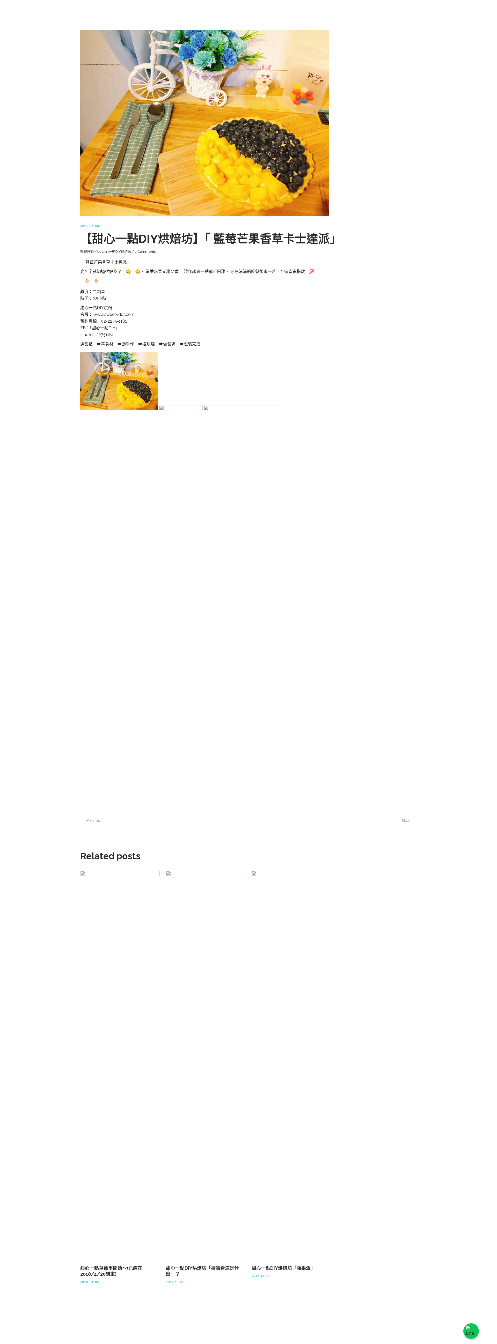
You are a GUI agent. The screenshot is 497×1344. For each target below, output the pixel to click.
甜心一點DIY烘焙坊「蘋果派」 (283, 1268)
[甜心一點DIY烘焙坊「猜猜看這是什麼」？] (205, 1065)
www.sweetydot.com (114, 314)
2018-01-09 (89, 1282)
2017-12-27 (175, 1282)
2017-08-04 (89, 226)
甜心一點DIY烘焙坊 (116, 252)
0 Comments (145, 252)
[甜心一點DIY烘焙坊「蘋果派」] (291, 1065)
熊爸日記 (87, 252)
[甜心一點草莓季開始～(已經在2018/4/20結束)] (120, 1065)
